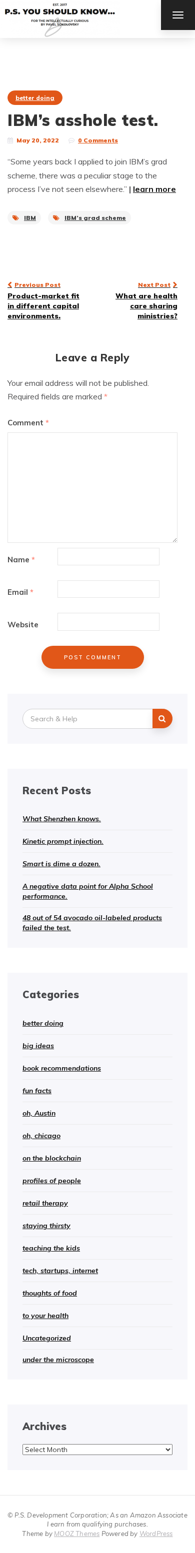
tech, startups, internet (60, 1270)
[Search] (162, 718)
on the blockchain (51, 1158)
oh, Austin (39, 1113)
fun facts (37, 1090)
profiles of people (51, 1180)
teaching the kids (51, 1248)
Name (21, 559)
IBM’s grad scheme (95, 217)
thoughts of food (49, 1293)
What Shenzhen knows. (61, 818)
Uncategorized (46, 1338)
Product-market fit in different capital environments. (44, 300)
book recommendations (61, 1068)
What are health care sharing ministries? (147, 300)
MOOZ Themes (77, 1534)
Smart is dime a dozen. (61, 863)
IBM (30, 217)
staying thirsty (46, 1225)
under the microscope (58, 1359)
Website (23, 624)
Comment (28, 422)
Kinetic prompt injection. (63, 841)
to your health (45, 1315)
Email (21, 592)
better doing (35, 97)
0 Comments (98, 140)
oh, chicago (41, 1135)
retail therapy (45, 1203)
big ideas (38, 1045)
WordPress (156, 1534)
